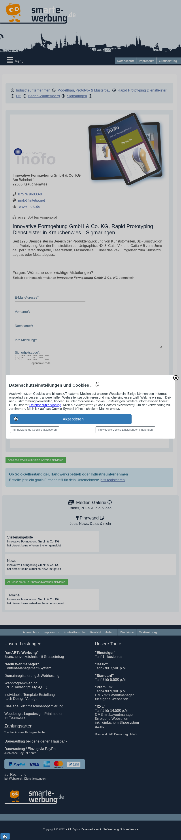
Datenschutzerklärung (45, 405)
